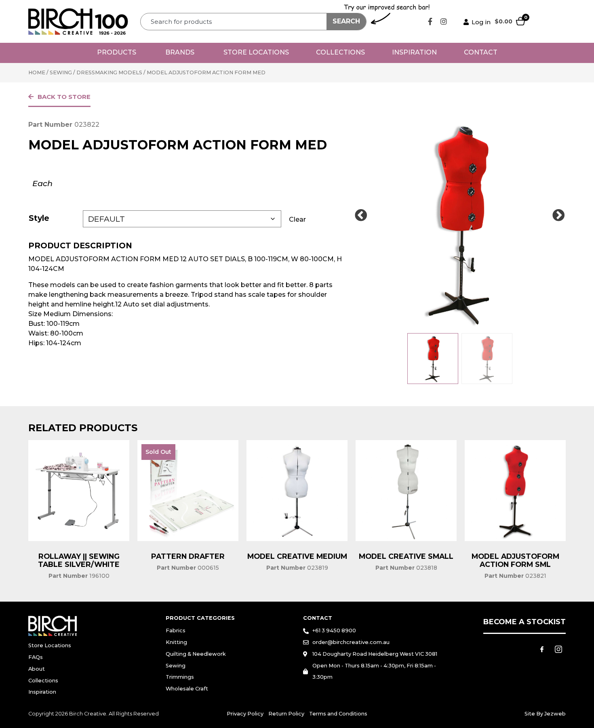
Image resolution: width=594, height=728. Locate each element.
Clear (297, 219)
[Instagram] (443, 21)
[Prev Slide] (361, 215)
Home (36, 72)
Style (39, 218)
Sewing (61, 72)
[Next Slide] (558, 215)
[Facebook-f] (430, 21)
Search (346, 21)
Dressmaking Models (109, 72)
